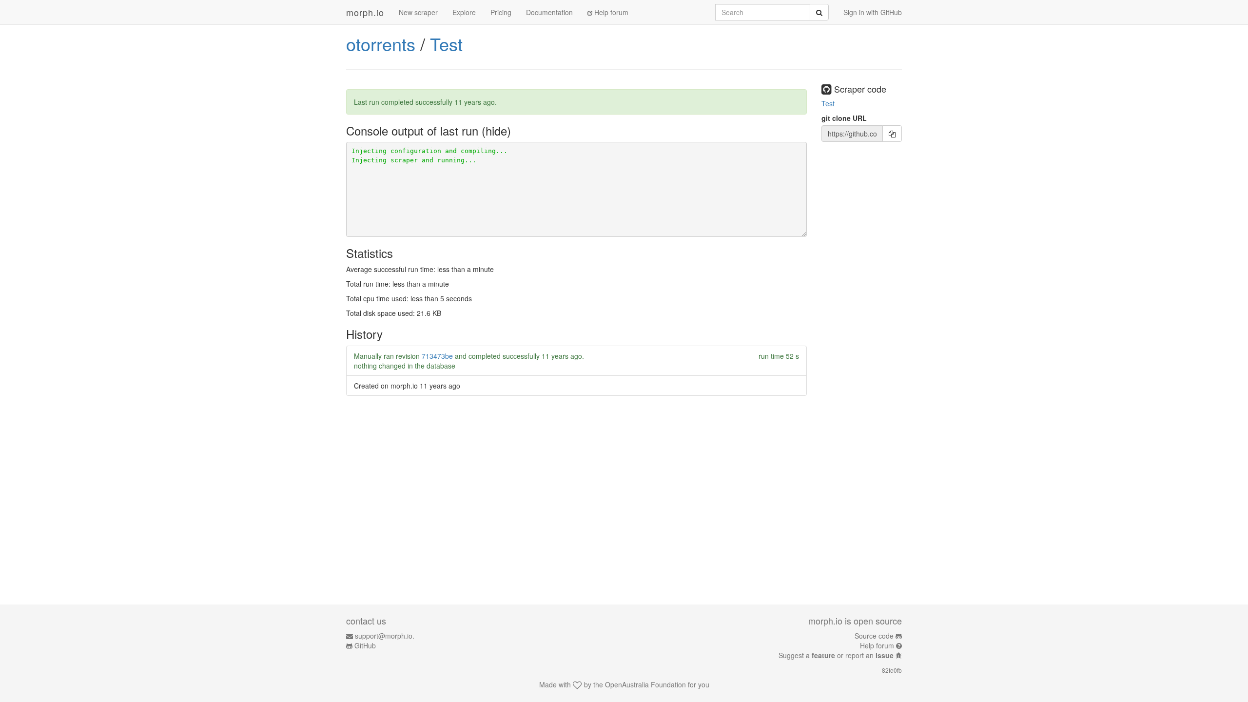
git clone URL (844, 118)
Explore (464, 12)
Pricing (500, 12)
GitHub (365, 645)
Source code (874, 636)
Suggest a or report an (836, 655)
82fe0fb (892, 670)
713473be (437, 356)
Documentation (549, 12)
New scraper (418, 12)
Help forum (610, 12)
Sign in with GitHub (872, 12)
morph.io (365, 12)
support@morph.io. (384, 636)
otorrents (380, 43)
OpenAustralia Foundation (645, 684)
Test (446, 43)
